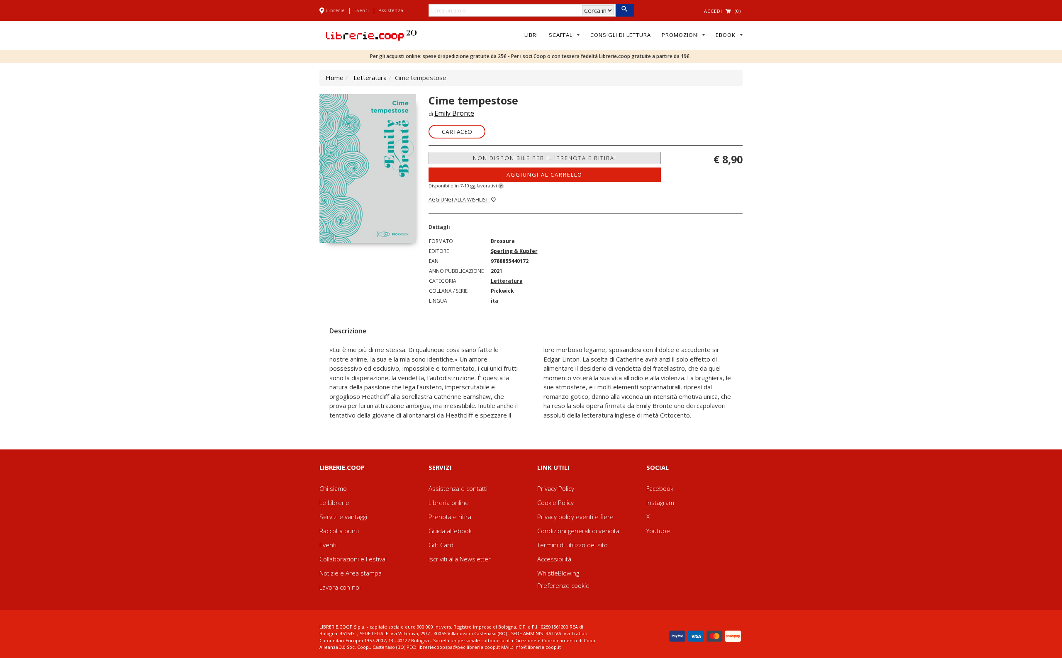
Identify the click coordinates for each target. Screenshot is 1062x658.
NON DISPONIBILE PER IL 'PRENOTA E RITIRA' (544, 158)
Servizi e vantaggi (343, 516)
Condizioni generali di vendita (578, 531)
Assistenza (391, 10)
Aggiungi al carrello (544, 174)
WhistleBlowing (558, 573)
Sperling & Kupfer (514, 251)
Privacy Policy (555, 488)
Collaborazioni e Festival (353, 559)
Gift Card (441, 545)
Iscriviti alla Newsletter (460, 559)
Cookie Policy (555, 502)
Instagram (660, 502)
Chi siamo (333, 488)
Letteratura (370, 77)
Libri (531, 35)
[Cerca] (624, 10)
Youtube (658, 531)
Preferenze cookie (563, 585)
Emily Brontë (454, 113)
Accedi (713, 11)
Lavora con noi (339, 587)
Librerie (335, 10)
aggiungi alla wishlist (459, 199)
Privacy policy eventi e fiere (575, 516)
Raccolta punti (339, 531)
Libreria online (449, 502)
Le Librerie (334, 502)
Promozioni (681, 35)
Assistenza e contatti (458, 488)
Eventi (361, 10)
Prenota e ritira (450, 516)
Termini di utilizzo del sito (572, 545)
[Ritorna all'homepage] (371, 34)
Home (334, 77)
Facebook (659, 488)
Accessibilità (554, 559)
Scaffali (562, 35)
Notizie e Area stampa (350, 573)
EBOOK (727, 35)
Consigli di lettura (620, 35)
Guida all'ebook (450, 531)
